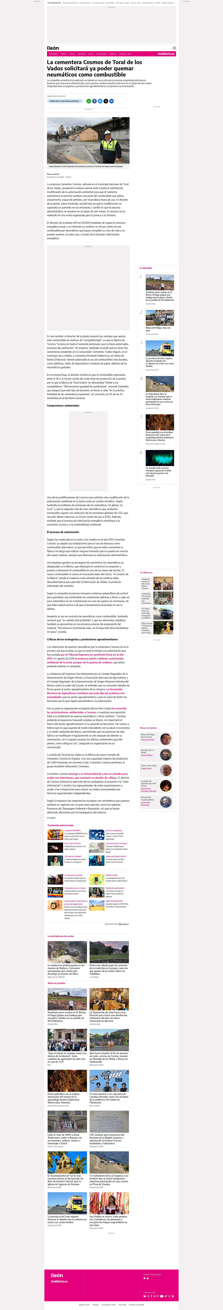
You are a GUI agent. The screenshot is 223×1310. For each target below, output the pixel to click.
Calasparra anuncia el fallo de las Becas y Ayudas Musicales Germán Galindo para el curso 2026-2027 (147, 584)
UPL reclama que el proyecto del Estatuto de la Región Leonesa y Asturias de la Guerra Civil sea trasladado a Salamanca (107, 1139)
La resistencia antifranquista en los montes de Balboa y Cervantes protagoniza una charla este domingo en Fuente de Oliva (66, 969)
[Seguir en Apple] (148, 1278)
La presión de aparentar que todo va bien (148, 783)
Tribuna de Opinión (148, 728)
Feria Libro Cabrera (135, 3)
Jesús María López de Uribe (58, 1106)
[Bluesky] (100, 101)
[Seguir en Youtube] (162, 1296)
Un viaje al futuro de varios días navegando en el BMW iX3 (146, 613)
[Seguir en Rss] (173, 1296)
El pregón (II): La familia (147, 751)
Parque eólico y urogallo (122, 3)
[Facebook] (94, 101)
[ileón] (65, 1275)
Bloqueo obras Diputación (70, 3)
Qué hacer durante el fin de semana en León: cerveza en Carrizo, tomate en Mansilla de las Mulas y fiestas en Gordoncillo (109, 1057)
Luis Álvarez (94, 977)
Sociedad (81, 54)
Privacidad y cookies (109, 1305)
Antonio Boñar (147, 755)
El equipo (96, 1305)
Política (63, 54)
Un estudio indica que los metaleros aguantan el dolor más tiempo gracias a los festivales (159, 472)
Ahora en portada (56, 983)
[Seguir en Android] (144, 1278)
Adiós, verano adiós (148, 765)
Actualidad (53, 54)
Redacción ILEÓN (96, 1065)
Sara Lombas (95, 1106)
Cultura (72, 54)
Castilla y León (125, 54)
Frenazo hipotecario (85, 3)
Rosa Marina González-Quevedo (148, 789)
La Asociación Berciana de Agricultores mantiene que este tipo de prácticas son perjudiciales (86, 693)
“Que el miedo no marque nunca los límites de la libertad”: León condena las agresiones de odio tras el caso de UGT (67, 1057)
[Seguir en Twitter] (148, 1296)
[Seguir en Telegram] (154, 1296)
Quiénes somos (84, 1305)
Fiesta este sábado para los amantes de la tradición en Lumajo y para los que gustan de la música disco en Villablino (109, 969)
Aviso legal (122, 1305)
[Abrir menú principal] (174, 48)
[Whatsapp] (88, 101)
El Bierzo (112, 54)
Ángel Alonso (146, 768)
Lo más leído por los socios (61, 936)
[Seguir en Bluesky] (145, 1296)
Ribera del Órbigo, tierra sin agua (158, 329)
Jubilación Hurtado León (169, 3)
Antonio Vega (95, 1024)
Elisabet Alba (53, 1024)
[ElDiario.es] (166, 54)
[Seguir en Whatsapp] (169, 1296)
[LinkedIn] (111, 101)
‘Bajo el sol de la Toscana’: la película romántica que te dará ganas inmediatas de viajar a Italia (147, 628)
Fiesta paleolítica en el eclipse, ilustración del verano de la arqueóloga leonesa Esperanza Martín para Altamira (64, 1098)
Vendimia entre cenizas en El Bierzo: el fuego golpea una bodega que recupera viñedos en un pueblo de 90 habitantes (67, 1016)
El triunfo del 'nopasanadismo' (147, 798)
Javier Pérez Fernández (145, 803)
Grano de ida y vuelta (98, 3)
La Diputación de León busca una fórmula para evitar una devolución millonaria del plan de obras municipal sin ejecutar (108, 1016)
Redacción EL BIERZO (56, 977)
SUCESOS (158, 3)
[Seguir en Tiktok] (166, 1296)
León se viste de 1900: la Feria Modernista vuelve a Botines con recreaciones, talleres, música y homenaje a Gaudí (65, 1139)
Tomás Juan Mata (152, 334)
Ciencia (91, 54)
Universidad (101, 54)
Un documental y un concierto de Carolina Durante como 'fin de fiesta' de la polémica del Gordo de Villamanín (109, 1098)
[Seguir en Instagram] (158, 1296)
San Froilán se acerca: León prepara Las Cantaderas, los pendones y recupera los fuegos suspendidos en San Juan (108, 1221)
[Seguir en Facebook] (151, 1296)
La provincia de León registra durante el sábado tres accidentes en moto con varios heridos (67, 1219)
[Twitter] (105, 101)
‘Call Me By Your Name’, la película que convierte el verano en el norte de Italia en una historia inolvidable (146, 598)
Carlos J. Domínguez (55, 1146)
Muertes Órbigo (109, 3)
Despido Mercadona (148, 3)
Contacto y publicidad (136, 1305)
